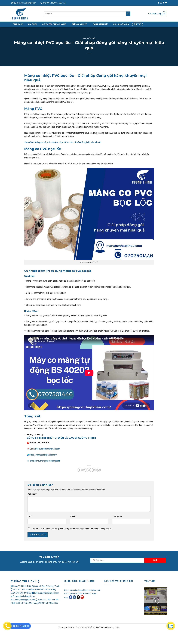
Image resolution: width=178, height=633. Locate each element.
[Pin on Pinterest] (94, 470)
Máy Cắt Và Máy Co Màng (54, 24)
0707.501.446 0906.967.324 (54, 3)
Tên (29, 516)
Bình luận (32, 494)
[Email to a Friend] (89, 470)
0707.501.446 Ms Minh (23, 589)
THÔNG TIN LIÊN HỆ (25, 581)
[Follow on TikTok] (163, 3)
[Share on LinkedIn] (98, 470)
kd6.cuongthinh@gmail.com (23, 596)
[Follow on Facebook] (158, 3)
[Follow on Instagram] (161, 3)
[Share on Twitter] (84, 470)
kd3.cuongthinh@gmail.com (24, 3)
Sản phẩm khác (100, 24)
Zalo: (40, 599)
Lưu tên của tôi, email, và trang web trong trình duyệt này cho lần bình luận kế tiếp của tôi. (72, 528)
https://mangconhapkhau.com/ (43, 455)
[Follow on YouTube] (166, 3)
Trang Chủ (18, 24)
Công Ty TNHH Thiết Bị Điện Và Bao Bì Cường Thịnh (36, 586)
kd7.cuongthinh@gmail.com (23, 599)
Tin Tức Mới (89, 38)
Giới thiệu (32, 24)
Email (73, 516)
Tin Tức (137, 24)
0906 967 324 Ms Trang (45, 589)
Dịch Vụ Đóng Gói (121, 24)
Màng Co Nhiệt (79, 24)
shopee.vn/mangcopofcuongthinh (44, 461)
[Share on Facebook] (80, 470)
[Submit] (128, 13)
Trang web (117, 516)
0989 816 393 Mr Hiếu (21, 593)
